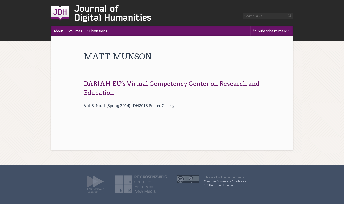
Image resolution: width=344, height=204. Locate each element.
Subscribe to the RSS (274, 31)
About (58, 31)
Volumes (75, 31)
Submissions (97, 31)
